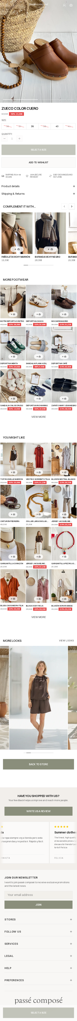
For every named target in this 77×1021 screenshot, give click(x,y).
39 (44, 126)
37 (20, 126)
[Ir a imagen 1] (20, 99)
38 (32, 126)
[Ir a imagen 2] (56, 99)
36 (7, 126)
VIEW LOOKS (66, 640)
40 (57, 126)
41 (69, 126)
